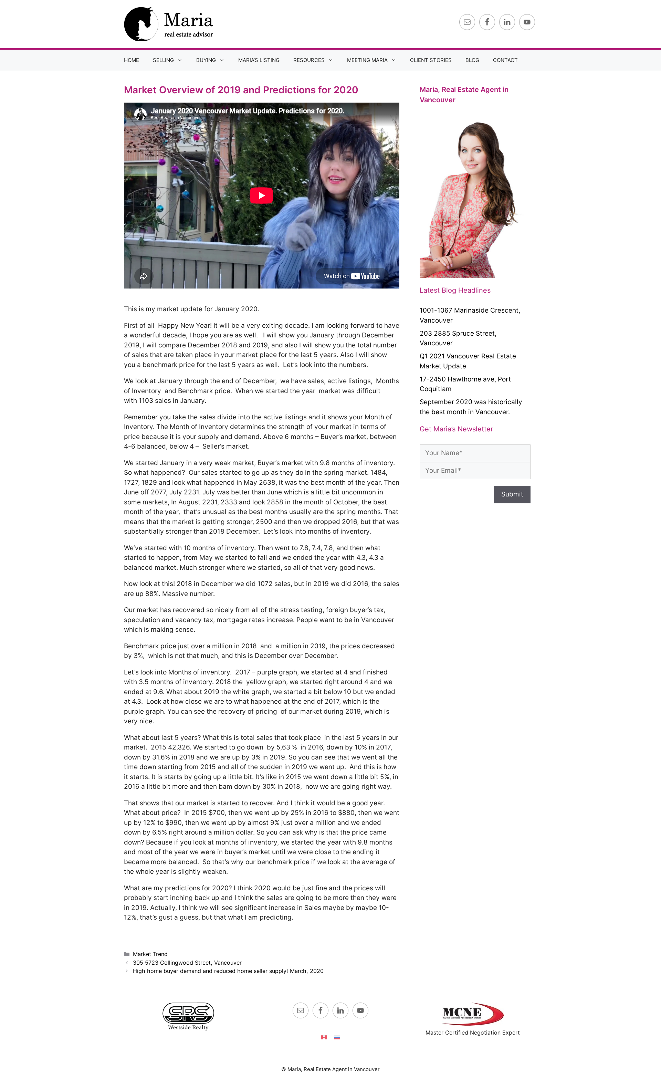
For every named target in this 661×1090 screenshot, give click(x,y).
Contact (505, 60)
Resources (309, 60)
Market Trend (150, 954)
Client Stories (431, 60)
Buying (206, 60)
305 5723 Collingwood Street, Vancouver (187, 962)
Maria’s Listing (259, 60)
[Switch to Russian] (337, 1037)
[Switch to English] (323, 1037)
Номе (131, 60)
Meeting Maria (367, 60)
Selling (163, 60)
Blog (472, 60)
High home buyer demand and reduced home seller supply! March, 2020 (228, 970)
